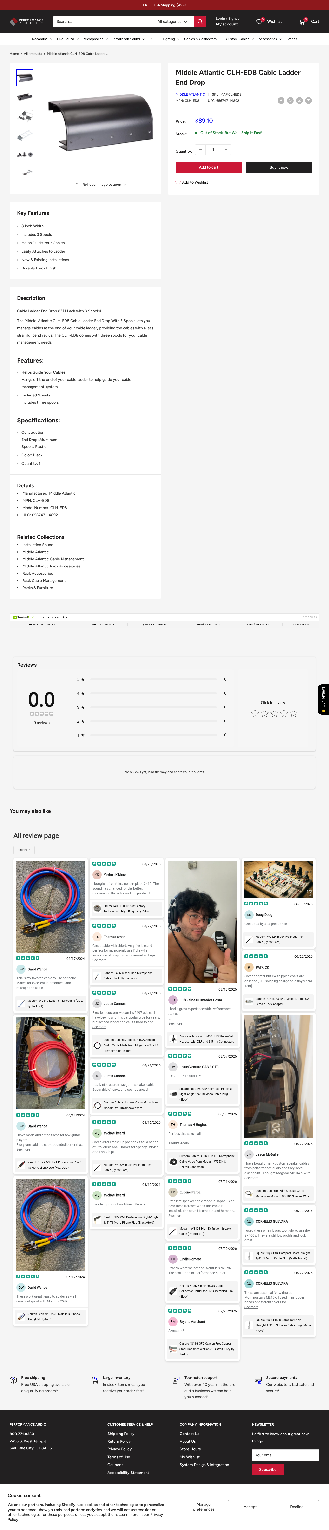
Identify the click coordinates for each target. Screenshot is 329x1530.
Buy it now (279, 167)
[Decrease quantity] (200, 150)
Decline (296, 1506)
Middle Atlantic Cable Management (53, 559)
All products (33, 54)
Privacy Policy (119, 1449)
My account (227, 24)
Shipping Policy (121, 1433)
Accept (250, 1506)
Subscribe (267, 1469)
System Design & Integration (204, 1464)
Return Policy (119, 1441)
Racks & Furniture (37, 588)
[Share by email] (308, 100)
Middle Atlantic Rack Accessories (51, 566)
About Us (188, 1441)
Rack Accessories (37, 573)
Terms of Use (118, 1457)
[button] (301, 22)
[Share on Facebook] (281, 100)
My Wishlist (190, 1457)
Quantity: (184, 151)
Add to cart (208, 167)
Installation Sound (37, 544)
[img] (41, 714)
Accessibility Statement (128, 1472)
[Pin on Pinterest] (290, 100)
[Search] (200, 21)
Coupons (115, 1464)
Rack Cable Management (44, 580)
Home (14, 54)
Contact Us (189, 1433)
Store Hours (190, 1449)
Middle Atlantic (190, 94)
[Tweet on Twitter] (299, 100)
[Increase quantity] (226, 150)
